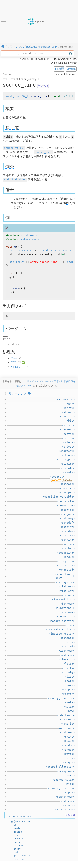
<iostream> (29, 235)
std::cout (16, 261)
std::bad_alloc (15, 179)
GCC (13, 362)
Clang (14, 358)
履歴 (61, 68)
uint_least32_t (17, 96)
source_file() (14, 147)
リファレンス (18, 393)
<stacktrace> (30, 239)
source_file (43, 152)
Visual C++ (17, 366)
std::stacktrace (21, 250)
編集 (73, 68)
